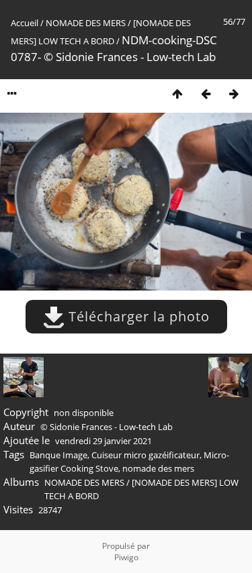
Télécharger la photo (137, 316)
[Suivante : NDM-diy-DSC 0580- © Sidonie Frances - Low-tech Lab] (234, 93)
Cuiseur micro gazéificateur (145, 455)
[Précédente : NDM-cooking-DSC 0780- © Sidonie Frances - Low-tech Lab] (206, 93)
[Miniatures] (177, 93)
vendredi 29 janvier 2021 (103, 441)
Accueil (24, 23)
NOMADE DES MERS (86, 23)
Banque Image (58, 455)
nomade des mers (158, 468)
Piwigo (126, 557)
